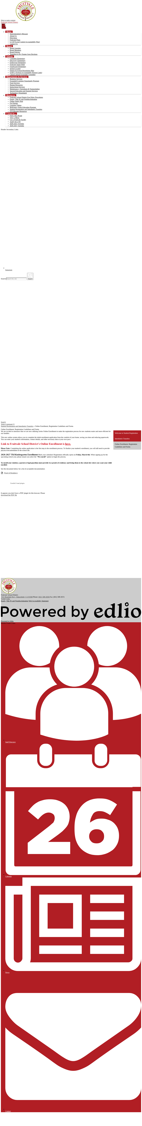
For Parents (14, 103)
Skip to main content (8, 20)
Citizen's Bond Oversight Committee (23, 75)
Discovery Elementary (17, 61)
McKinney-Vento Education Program (23, 107)
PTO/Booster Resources (18, 111)
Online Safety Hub (16, 101)
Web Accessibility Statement (38, 601)
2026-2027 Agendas (17, 124)
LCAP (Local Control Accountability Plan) (25, 42)
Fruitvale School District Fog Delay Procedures (26, 97)
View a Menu (14, 118)
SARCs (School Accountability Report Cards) (26, 73)
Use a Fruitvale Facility (18, 120)
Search (3, 279)
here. (68, 443)
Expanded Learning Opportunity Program (24, 81)
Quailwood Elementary (18, 67)
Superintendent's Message (19, 34)
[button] (9, 32)
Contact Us (14, 44)
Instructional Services (17, 87)
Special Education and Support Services (24, 91)
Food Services (15, 83)
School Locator (15, 69)
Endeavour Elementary (18, 63)
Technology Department (18, 93)
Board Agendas (15, 48)
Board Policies (15, 52)
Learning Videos (15, 105)
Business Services (16, 79)
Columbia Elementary (17, 59)
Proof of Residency (11, 473)
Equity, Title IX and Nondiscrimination (23, 99)
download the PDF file (9, 495)
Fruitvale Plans (15, 40)
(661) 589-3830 (44, 597)
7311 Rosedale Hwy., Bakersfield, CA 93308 (17, 597)
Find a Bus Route (16, 116)
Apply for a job (15, 122)
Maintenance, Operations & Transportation (25, 89)
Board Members (15, 50)
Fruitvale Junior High (17, 65)
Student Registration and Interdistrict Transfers (26, 109)
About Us (13, 36)
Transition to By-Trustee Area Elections (23, 54)
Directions (13, 38)
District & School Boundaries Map (22, 71)
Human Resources (16, 85)
